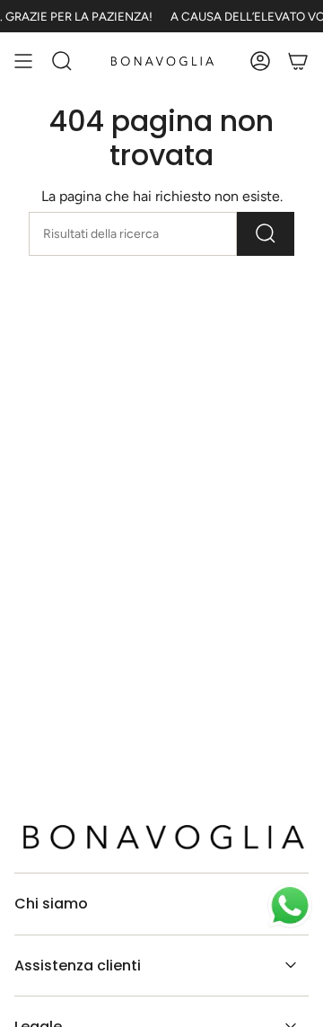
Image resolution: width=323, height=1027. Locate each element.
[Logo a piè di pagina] (161, 837)
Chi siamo (51, 903)
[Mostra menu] (23, 61)
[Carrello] (298, 61)
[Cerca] (265, 234)
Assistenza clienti (77, 965)
